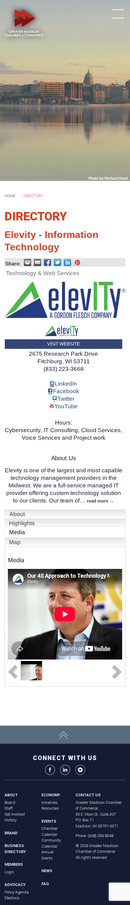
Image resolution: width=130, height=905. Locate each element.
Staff (9, 808)
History (11, 820)
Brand (11, 833)
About (17, 514)
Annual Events (47, 855)
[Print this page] (27, 262)
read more (97, 500)
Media (17, 532)
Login (9, 872)
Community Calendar (51, 843)
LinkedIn (66, 383)
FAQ (45, 883)
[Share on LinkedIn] (67, 262)
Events (48, 821)
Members (14, 864)
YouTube (66, 406)
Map (15, 542)
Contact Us (88, 795)
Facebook (66, 391)
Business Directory (15, 848)
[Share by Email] (37, 262)
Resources (50, 808)
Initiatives (49, 802)
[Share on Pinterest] (77, 262)
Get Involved (15, 814)
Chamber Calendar (49, 831)
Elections (12, 898)
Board (10, 802)
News (46, 870)
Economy (50, 795)
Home (10, 196)
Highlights (22, 523)
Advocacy (15, 884)
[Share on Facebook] (47, 262)
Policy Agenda (17, 892)
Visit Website (63, 343)
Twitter (65, 399)
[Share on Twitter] (57, 262)
